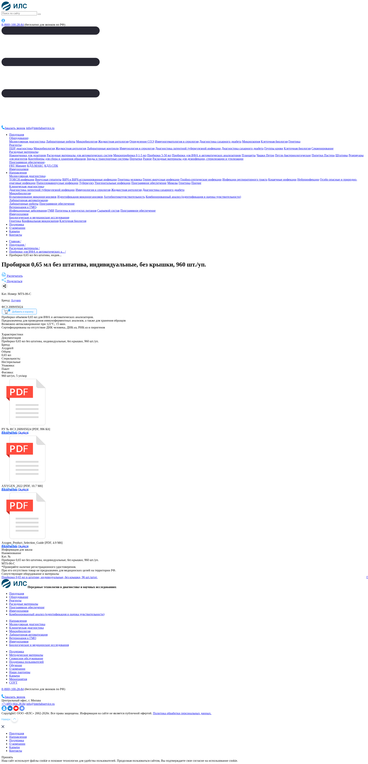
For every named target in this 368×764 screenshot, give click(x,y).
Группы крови (273, 148)
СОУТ (13, 682)
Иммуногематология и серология (177, 141)
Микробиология (86, 141)
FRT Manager (17, 165)
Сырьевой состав (108, 210)
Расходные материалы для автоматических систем (80, 155)
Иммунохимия (18, 169)
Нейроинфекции (308, 179)
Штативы (341, 155)
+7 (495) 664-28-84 (13, 703)
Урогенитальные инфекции (112, 183)
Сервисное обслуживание (26, 658)
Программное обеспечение (26, 162)
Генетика (294, 141)
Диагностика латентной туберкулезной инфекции (188, 148)
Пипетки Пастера (323, 155)
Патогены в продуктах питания (75, 210)
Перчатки (136, 158)
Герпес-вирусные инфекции (161, 179)
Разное (147, 158)
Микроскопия (251, 141)
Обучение (15, 665)
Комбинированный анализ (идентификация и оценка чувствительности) (193, 196)
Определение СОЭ (141, 141)
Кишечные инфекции (282, 179)
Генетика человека (130, 179)
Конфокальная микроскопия (40, 221)
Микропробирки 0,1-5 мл (129, 155)
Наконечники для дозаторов (27, 155)
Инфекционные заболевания (28, 210)
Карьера (14, 231)
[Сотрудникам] (3, 21)
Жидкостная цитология (113, 141)
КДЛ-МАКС (35, 165)
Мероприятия (18, 679)
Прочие (196, 183)
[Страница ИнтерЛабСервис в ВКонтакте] (10, 709)
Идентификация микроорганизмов (80, 196)
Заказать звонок (15, 128)
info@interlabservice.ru (40, 128)
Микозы (172, 183)
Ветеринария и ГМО (22, 207)
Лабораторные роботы (60, 141)
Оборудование (18, 138)
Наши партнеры (19, 672)
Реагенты (15, 145)
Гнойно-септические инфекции (201, 179)
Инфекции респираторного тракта (244, 179)
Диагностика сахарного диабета (220, 141)
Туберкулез (86, 183)
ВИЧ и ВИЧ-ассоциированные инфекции (89, 179)
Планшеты (249, 155)
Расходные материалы (23, 151)
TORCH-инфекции (21, 179)
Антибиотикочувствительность (124, 196)
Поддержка (16, 224)
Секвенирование (322, 148)
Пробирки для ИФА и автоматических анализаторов (206, 155)
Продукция (16, 134)
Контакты (15, 234)
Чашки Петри (265, 155)
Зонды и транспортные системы (108, 158)
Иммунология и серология (137, 148)
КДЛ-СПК (51, 165)
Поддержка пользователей (26, 661)
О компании (17, 227)
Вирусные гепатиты (48, 179)
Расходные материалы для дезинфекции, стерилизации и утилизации (198, 158)
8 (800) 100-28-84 (13, 24)
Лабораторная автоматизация (28, 200)
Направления (18, 172)
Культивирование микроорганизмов (33, 196)
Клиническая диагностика (26, 186)
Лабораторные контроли (103, 148)
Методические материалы (26, 655)
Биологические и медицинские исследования (39, 217)
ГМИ (51, 210)
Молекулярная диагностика (27, 141)
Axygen (16, 300)
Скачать (23, 432)
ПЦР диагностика (21, 148)
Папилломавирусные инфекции (57, 183)
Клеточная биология (274, 141)
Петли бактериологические (293, 155)
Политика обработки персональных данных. (182, 713)
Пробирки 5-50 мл (159, 155)
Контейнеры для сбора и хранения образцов (57, 158)
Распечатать (9, 432)
